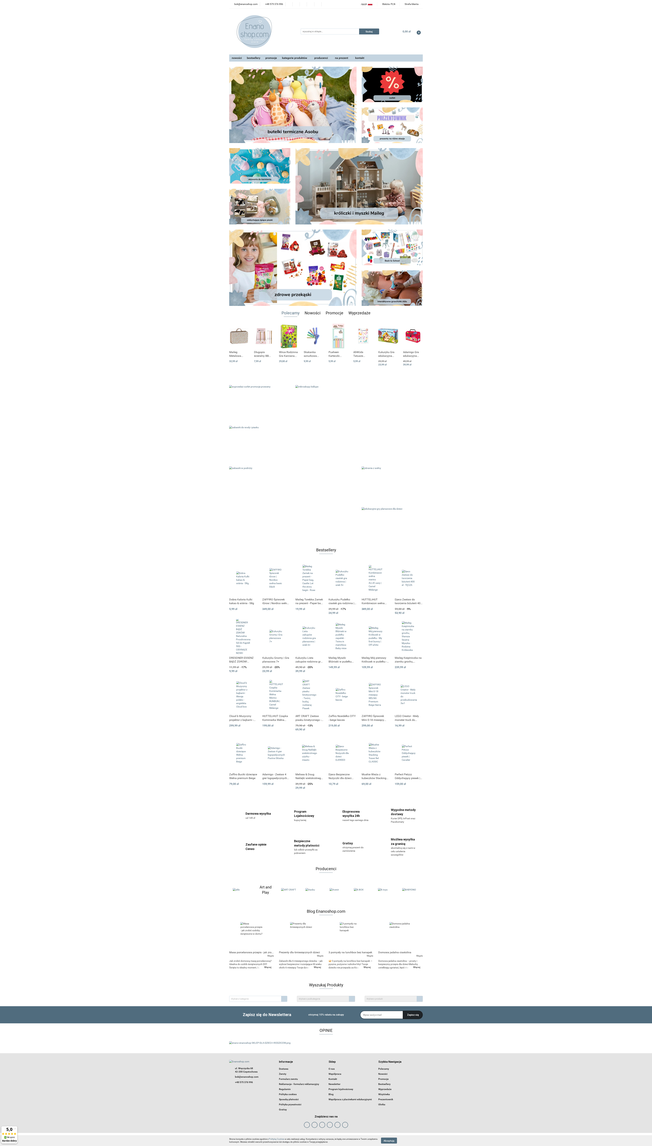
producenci (321, 58)
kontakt (359, 58)
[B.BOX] (314, 890)
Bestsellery (384, 1084)
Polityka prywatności (290, 1104)
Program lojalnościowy (341, 1089)
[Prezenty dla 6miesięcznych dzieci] (301, 935)
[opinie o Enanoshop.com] (260, 1042)
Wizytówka (384, 1094)
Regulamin (285, 1089)
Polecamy (383, 1068)
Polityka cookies (288, 1094)
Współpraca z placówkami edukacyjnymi (350, 1099)
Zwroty (282, 1074)
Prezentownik (385, 1099)
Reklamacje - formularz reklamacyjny (299, 1084)
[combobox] (258, 999)
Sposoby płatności (289, 1099)
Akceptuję (389, 1140)
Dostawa (283, 1068)
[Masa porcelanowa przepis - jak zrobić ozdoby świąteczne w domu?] (251, 935)
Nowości (382, 1074)
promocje (271, 58)
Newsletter (334, 1084)
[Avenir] (290, 890)
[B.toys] (338, 890)
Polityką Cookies (276, 1139)
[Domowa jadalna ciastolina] (400, 935)
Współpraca (335, 1074)
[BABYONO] (362, 890)
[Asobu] (265, 890)
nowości (237, 58)
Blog (331, 1094)
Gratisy (283, 1109)
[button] (286, 1061)
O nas (332, 1068)
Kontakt (333, 1079)
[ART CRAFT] (241, 890)
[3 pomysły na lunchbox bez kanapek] (351, 935)
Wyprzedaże (385, 1089)
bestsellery (253, 58)
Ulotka (381, 1104)
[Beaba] (386, 890)
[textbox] (255, 999)
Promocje (383, 1079)
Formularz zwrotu (288, 1079)
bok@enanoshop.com (246, 1076)
